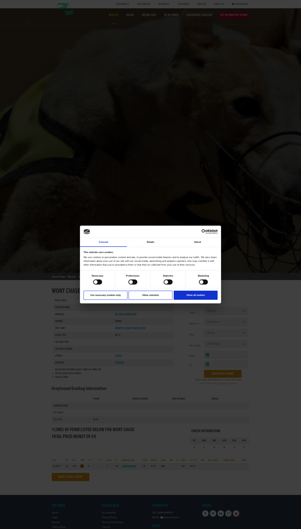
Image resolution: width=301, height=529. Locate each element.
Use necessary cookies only (105, 295)
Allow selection (150, 295)
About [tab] (197, 242)
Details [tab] (150, 242)
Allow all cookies (195, 295)
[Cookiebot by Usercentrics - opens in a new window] (204, 231)
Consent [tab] (103, 242)
